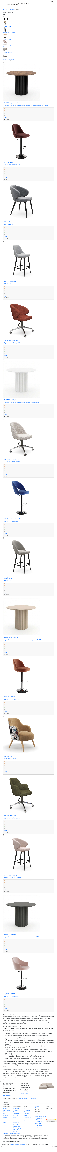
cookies (12, 1144)
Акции (4, 1113)
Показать (5, 1080)
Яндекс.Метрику (20, 1144)
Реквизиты (27, 1121)
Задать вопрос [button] (7, 1095)
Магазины (38, 1129)
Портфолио (27, 1117)
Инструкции (16, 1126)
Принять (54, 1146)
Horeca (5, 1112)
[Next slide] (7, 18)
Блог (25, 1115)
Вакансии (27, 1119)
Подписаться (6, 1104)
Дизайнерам (24, 1094)
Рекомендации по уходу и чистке (17, 1129)
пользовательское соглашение (28, 1099)
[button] (1, 1151)
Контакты (5, 1119)
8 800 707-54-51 (38, 1106)
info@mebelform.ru (40, 1116)
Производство (28, 1112)
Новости (26, 1113)
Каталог (5, 1108)
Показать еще (7, 1013)
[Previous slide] (4, 18)
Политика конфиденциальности (12, 1133)
